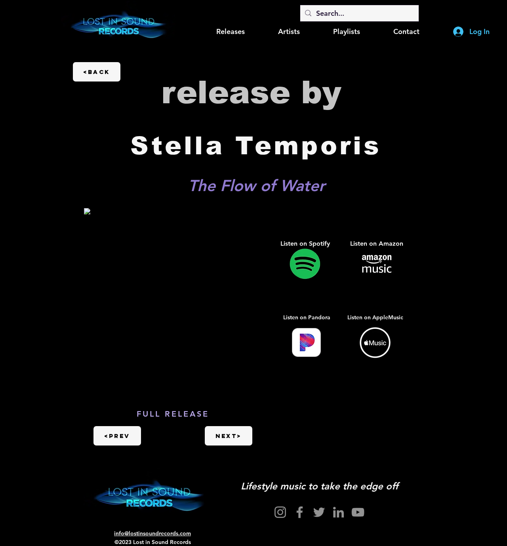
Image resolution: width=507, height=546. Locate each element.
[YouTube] (358, 512)
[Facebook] (299, 512)
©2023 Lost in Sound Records (152, 542)
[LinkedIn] (338, 512)
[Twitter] (319, 512)
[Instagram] (280, 512)
